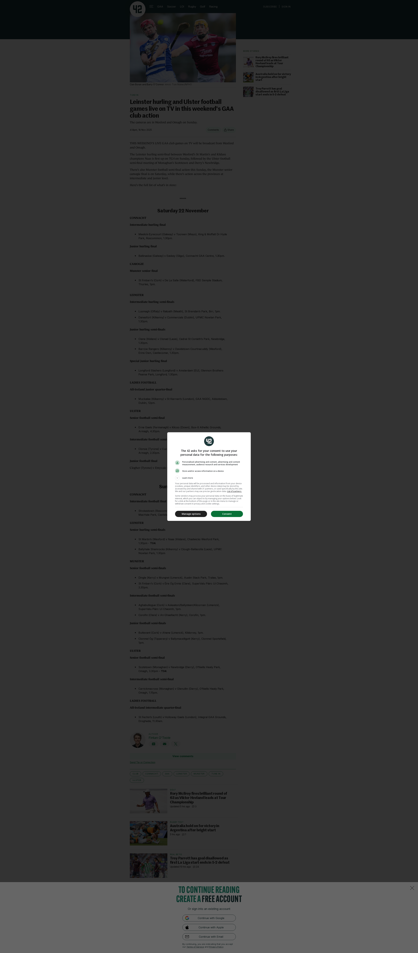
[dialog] (209, 476)
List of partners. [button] (234, 491)
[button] (209, 478)
